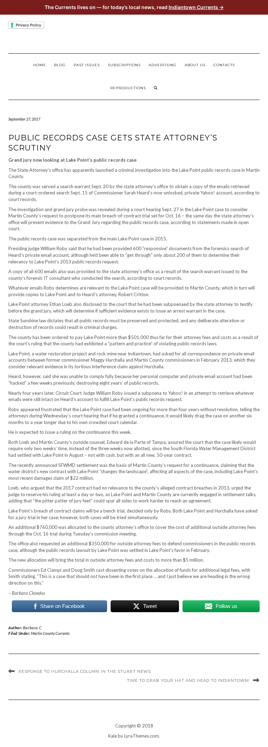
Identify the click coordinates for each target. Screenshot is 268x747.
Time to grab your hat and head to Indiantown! (188, 680)
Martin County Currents (50, 633)
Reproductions (128, 88)
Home (39, 65)
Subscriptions (124, 65)
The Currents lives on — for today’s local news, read (134, 7)
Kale (112, 736)
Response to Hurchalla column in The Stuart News (84, 671)
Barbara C (32, 627)
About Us (195, 65)
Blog (60, 65)
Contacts (224, 65)
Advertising (163, 65)
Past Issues (87, 65)
